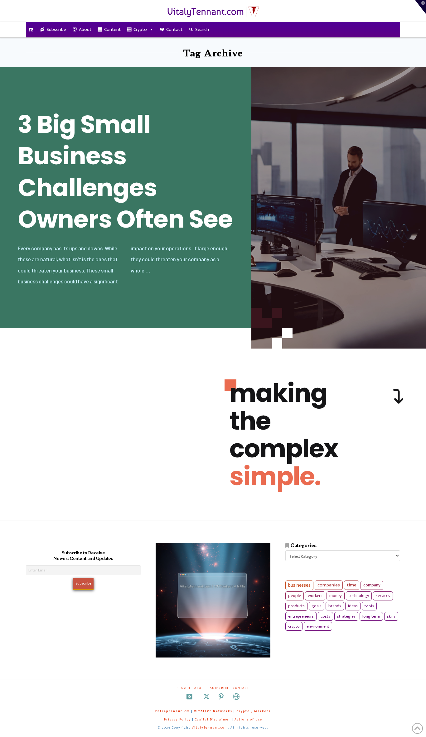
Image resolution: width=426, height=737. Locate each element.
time (351, 585)
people (294, 596)
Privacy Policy (177, 719)
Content (112, 29)
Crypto (140, 29)
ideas (353, 606)
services (383, 595)
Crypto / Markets (253, 711)
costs (325, 616)
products (296, 605)
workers (315, 596)
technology (359, 595)
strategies (346, 616)
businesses (299, 585)
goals (317, 606)
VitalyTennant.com (210, 727)
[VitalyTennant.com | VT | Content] (236, 696)
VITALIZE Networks (213, 711)
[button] (420, 7)
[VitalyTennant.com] (31, 29)
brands (334, 606)
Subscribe (56, 29)
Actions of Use (248, 719)
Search (202, 29)
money (335, 596)
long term (371, 616)
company (371, 585)
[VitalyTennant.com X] (206, 696)
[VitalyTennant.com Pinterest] (221, 696)
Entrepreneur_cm (172, 711)
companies (328, 585)
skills (391, 616)
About (85, 29)
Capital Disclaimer (212, 719)
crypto (294, 626)
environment (318, 626)
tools (369, 606)
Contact (174, 29)
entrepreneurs (301, 616)
